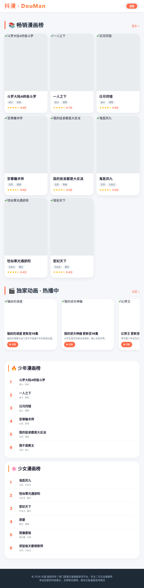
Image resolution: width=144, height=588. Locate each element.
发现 (131, 6)
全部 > (136, 291)
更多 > (136, 26)
